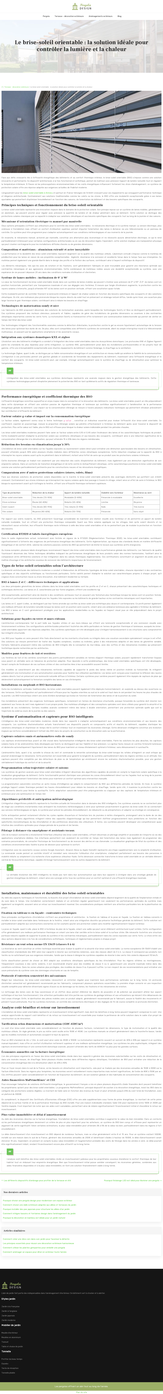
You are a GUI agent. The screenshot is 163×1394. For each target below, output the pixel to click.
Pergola (46, 16)
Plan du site (81, 1392)
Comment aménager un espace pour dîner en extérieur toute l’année (34, 1252)
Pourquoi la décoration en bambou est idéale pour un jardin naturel (34, 1218)
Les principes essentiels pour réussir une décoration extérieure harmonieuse (38, 1243)
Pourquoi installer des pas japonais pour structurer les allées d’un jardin (36, 1209)
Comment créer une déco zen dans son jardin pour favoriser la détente (36, 1239)
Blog (119, 16)
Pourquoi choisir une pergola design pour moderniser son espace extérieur (37, 1200)
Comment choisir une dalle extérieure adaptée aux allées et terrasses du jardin (39, 1205)
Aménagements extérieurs (101, 16)
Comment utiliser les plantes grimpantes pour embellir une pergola (34, 1248)
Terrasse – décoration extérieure (69, 16)
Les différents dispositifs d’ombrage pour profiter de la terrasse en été (37, 1180)
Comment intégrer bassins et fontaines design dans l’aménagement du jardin (39, 1213)
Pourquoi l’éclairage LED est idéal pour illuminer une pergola (131, 1180)
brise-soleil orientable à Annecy (38, 193)
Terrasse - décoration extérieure (17, 87)
